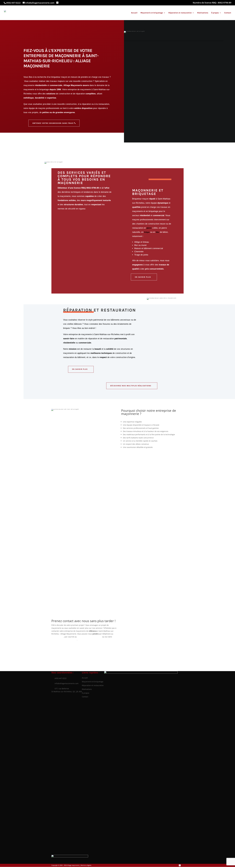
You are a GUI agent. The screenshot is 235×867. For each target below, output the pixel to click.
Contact (227, 13)
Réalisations (202, 13)
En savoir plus (143, 277)
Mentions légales (86, 865)
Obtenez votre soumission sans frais (53, 123)
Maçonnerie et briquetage (152, 13)
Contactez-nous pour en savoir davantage (147, 457)
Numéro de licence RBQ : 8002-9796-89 (212, 3)
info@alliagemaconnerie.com (64, 683)
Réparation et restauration (180, 13)
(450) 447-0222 (13, 2)
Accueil (134, 13)
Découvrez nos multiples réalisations (130, 386)
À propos (215, 13)
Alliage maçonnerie (73, 865)
